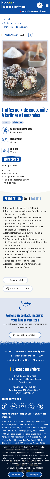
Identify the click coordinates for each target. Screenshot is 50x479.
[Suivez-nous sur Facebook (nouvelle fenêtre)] (5, 406)
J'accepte (34, 474)
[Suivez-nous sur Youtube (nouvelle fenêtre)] (22, 406)
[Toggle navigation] (47, 6)
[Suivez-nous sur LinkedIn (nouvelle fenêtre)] (13, 406)
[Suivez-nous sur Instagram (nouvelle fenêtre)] (31, 406)
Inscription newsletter (26, 335)
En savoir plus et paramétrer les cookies (25, 468)
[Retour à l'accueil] (8, 3)
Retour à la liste (16, 280)
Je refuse (16, 474)
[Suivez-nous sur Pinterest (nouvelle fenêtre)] (40, 406)
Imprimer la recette (19, 288)
